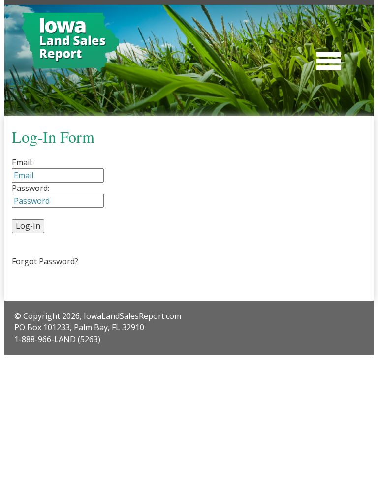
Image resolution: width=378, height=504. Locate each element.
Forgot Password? (45, 261)
